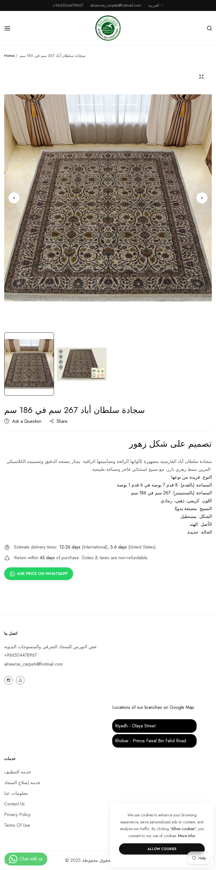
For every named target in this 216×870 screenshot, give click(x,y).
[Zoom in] (201, 76)
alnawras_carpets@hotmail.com (33, 664)
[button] (202, 198)
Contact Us (14, 804)
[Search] (209, 28)
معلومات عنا (16, 793)
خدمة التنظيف (17, 772)
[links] (9, 679)
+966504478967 (20, 655)
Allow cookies (161, 848)
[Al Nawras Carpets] (108, 28)
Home (9, 55)
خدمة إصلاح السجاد (22, 782)
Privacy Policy (17, 814)
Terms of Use (17, 825)
